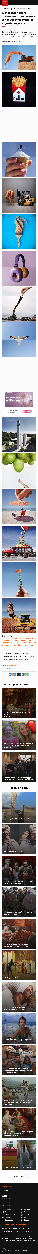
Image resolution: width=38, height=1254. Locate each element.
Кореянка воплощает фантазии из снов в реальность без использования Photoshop (19, 620)
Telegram (28, 628)
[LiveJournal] (20, 649)
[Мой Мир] (15, 649)
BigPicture (14, 9)
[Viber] (23, 649)
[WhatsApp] (25, 649)
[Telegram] (28, 649)
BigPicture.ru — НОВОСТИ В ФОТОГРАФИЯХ (16, 1202)
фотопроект (24, 9)
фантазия (10, 643)
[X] (18, 649)
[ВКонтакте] (10, 649)
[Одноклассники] (12, 649)
